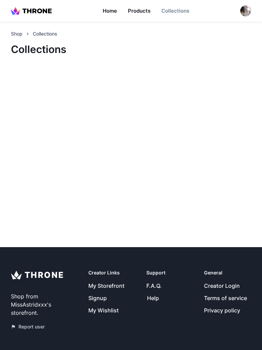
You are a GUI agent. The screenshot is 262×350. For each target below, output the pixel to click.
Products (139, 11)
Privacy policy (222, 310)
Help (153, 298)
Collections (175, 11)
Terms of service (225, 298)
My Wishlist (103, 310)
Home (110, 11)
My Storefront (106, 285)
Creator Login (222, 285)
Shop (17, 34)
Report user (31, 326)
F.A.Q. (154, 285)
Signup (97, 298)
